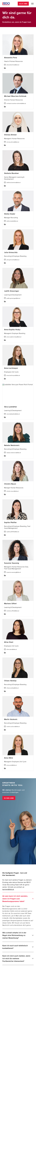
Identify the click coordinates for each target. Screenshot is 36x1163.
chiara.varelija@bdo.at (12, 688)
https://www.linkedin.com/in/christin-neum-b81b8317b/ (5, 494)
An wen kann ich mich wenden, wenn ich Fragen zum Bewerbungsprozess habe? (15, 899)
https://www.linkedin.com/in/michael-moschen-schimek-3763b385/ (5, 106)
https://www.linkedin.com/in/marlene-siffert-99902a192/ (5, 614)
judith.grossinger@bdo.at (13, 298)
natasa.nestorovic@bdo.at (13, 452)
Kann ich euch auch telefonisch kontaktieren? (15, 947)
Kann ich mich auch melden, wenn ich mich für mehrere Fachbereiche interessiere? (16, 958)
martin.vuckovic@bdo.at (13, 726)
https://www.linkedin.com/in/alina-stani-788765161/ (5, 652)
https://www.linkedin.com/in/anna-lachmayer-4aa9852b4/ (5, 378)
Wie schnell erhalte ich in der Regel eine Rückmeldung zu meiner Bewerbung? (14, 935)
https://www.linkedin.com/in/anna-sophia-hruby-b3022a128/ (5, 340)
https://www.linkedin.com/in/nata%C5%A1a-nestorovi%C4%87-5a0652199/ (5, 456)
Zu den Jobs (9, 798)
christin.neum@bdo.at (12, 491)
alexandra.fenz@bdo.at (12, 65)
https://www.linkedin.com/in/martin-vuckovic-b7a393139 (5, 730)
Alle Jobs (23, 3)
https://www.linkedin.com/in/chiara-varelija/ (5, 691)
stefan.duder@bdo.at (12, 221)
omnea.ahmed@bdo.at (12, 142)
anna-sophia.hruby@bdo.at (13, 337)
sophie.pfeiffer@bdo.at (12, 531)
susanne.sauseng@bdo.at (13, 572)
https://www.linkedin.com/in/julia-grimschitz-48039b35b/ (5, 263)
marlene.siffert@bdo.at (12, 611)
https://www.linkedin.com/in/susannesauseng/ (5, 575)
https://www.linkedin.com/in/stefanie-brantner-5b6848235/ (5, 185)
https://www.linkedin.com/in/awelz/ (5, 768)
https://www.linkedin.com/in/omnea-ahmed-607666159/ (5, 145)
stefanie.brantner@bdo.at (13, 182)
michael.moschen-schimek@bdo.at (16, 103)
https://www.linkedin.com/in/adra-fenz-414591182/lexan (5, 68)
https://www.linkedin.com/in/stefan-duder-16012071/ (5, 224)
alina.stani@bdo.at (11, 649)
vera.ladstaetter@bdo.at (13, 414)
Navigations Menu (32, 3)
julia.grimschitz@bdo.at (12, 259)
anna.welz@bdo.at (11, 765)
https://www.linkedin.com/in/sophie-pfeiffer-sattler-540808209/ (5, 535)
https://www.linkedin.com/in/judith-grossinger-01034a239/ (5, 301)
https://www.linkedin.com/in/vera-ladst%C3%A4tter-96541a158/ (5, 417)
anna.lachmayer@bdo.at (13, 375)
